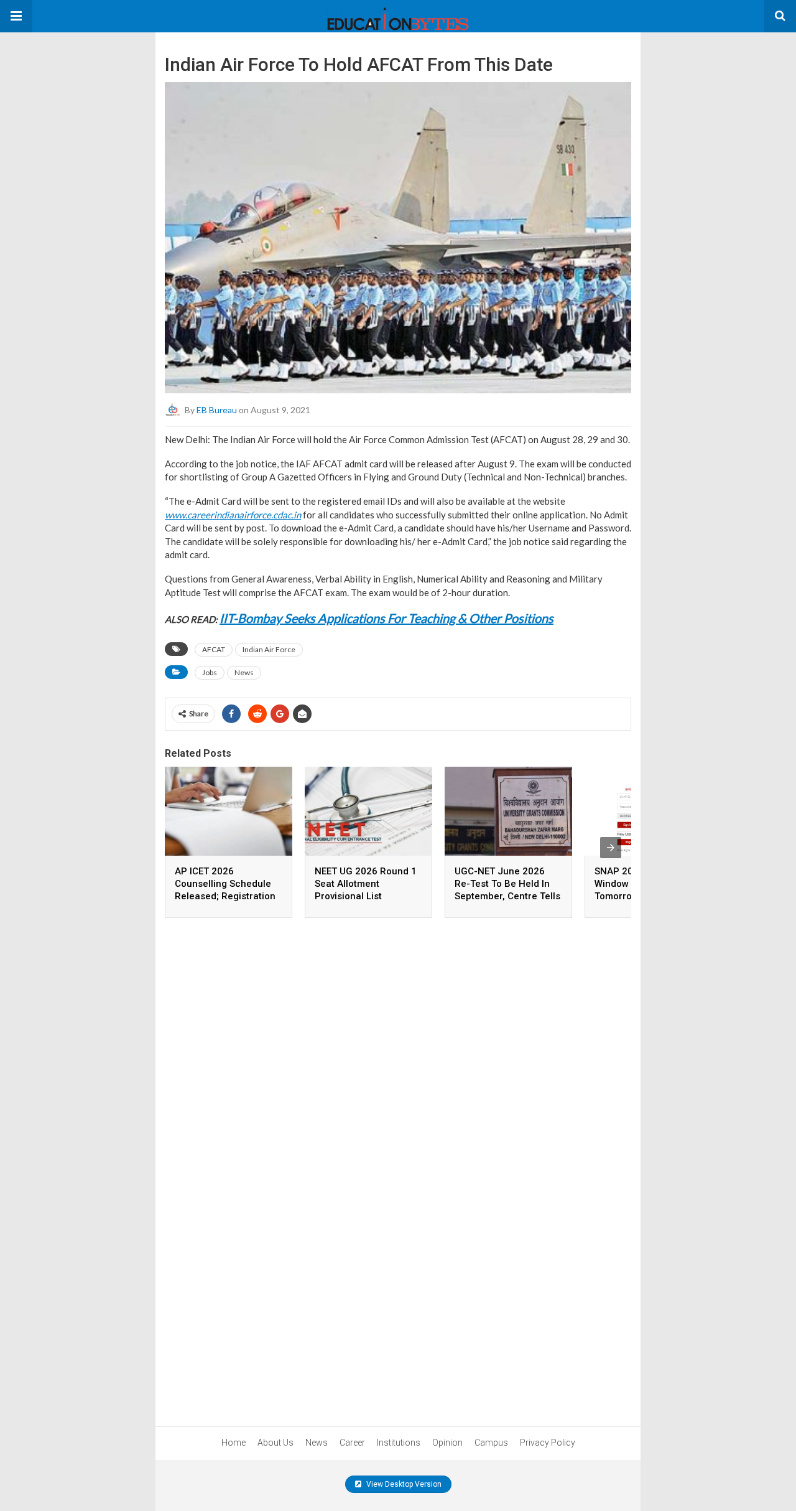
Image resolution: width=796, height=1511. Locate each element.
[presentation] (610, 847)
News (244, 672)
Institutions (398, 1443)
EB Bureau (217, 410)
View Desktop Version (403, 1484)
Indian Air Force (269, 649)
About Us (275, 1443)
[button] (16, 16)
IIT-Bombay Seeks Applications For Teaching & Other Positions (386, 617)
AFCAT (213, 649)
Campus (491, 1443)
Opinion (447, 1443)
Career (352, 1443)
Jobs (209, 672)
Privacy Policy (547, 1443)
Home (233, 1443)
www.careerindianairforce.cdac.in (233, 514)
